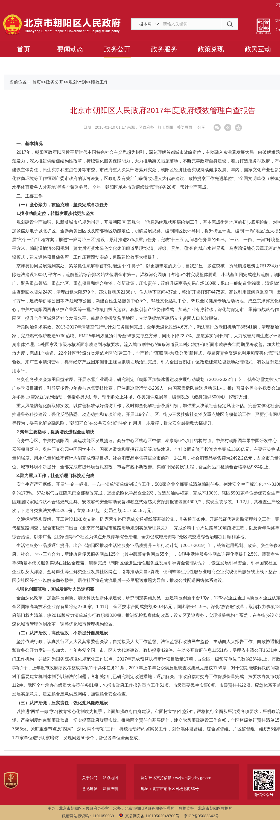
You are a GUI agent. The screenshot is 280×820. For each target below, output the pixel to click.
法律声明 (110, 788)
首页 (23, 49)
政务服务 (164, 49)
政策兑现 (211, 49)
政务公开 (117, 49)
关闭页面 (184, 127)
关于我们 (89, 777)
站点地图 (110, 777)
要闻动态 (70, 49)
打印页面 (165, 127)
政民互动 (258, 49)
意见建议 (89, 788)
